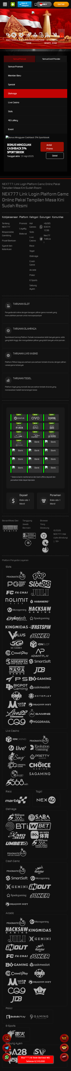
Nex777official (47, 239)
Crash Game (29, 41)
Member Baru (14, 75)
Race (8, 40)
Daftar (61, 4)
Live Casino (13, 102)
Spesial (11, 84)
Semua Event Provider (51, 59)
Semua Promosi (19, 59)
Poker (41, 40)
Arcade (35, 40)
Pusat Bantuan (9, 240)
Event (10, 129)
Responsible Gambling (8, 234)
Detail (55, 155)
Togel (14, 40)
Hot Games (32, 225)
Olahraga (21, 40)
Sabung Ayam (54, 41)
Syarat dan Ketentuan (7, 247)
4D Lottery (13, 120)
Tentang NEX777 (6, 225)
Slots (10, 111)
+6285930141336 (47, 227)
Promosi (62, 40)
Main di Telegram (25, 4)
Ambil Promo (50, 147)
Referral (23, 233)
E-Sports (47, 41)
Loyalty (22, 228)
